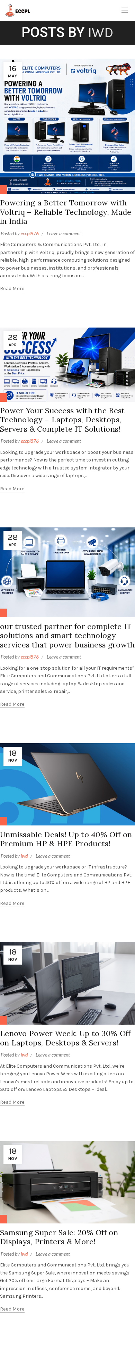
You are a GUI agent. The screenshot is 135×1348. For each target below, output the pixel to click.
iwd (101, 32)
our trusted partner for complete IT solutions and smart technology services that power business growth (67, 635)
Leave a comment (64, 233)
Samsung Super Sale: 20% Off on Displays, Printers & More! (59, 1237)
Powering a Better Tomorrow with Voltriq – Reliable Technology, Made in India (66, 212)
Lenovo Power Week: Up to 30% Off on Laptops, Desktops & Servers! (65, 1037)
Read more (12, 288)
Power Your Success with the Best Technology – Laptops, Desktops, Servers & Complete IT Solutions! (62, 420)
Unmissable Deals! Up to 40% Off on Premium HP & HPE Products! (66, 839)
